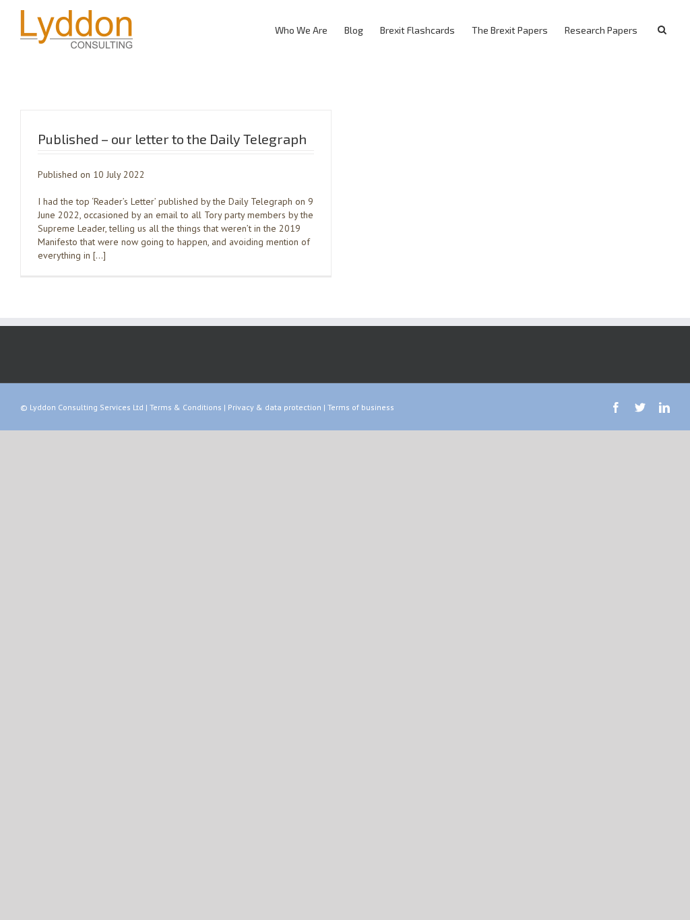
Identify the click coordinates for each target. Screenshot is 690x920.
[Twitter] (640, 407)
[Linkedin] (664, 407)
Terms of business (360, 407)
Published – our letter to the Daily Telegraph (172, 139)
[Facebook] (615, 407)
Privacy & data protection (274, 407)
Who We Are (301, 30)
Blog (353, 30)
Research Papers (601, 30)
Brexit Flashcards (417, 30)
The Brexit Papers (510, 30)
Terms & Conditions (186, 407)
